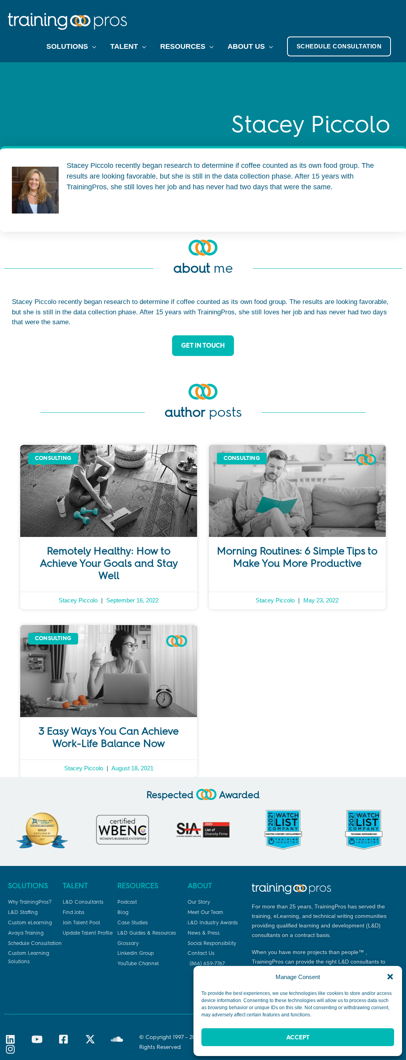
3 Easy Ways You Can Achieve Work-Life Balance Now (108, 737)
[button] (390, 977)
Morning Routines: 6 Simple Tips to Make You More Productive (297, 556)
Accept (297, 1037)
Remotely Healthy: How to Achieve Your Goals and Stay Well (109, 563)
